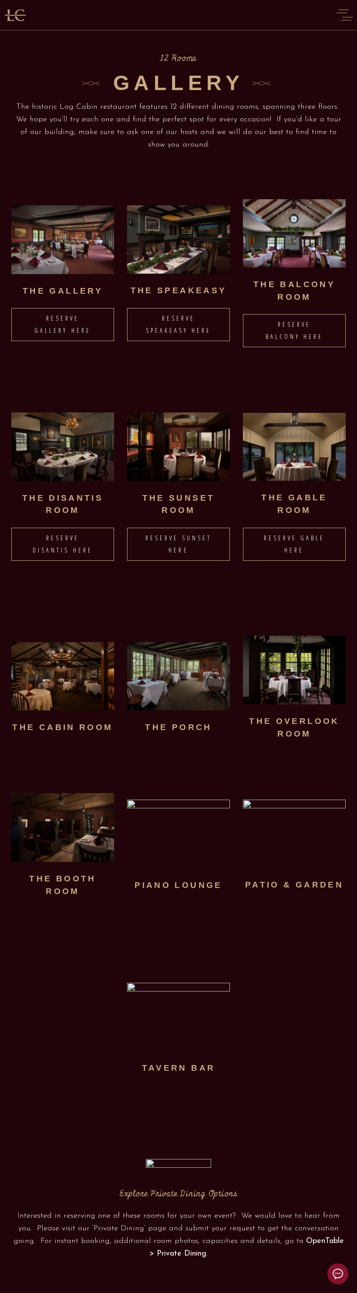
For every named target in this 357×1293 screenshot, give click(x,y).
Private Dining (119, 1229)
